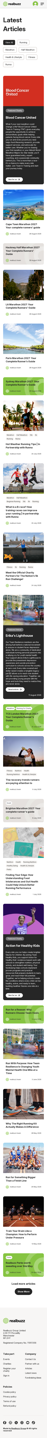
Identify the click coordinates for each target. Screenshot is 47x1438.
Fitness (31, 57)
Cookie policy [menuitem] (9, 1392)
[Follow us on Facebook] (4, 1422)
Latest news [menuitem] (31, 1373)
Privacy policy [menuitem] (9, 1396)
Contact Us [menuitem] (30, 1359)
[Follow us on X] (16, 1422)
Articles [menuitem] (28, 1368)
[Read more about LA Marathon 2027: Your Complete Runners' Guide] (23, 285)
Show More (24, 1291)
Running (23, 42)
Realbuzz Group (18, 1428)
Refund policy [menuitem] (9, 1406)
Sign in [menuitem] (6, 1375)
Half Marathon (28, 49)
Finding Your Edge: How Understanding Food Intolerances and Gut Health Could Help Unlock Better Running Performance (22, 881)
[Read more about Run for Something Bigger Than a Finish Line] (23, 1158)
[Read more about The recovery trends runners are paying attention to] (23, 751)
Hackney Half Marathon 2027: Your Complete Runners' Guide (23, 250)
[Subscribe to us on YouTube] (27, 1422)
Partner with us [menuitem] (32, 1363)
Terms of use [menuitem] (9, 1401)
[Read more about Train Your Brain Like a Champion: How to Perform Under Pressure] (23, 1211)
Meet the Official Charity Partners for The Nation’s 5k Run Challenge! (22, 576)
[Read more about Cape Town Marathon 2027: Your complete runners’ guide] (23, 205)
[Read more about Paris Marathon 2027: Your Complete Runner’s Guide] (23, 339)
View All (9, 42)
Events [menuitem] (6, 1359)
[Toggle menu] (42, 4)
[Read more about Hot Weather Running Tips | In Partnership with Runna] (23, 415)
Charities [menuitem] (7, 1363)
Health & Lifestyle (13, 57)
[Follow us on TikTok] (33, 1422)
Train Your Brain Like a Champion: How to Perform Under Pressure (21, 1234)
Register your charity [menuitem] (9, 1369)
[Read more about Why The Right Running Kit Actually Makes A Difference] (23, 1104)
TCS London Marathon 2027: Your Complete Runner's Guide (22, 717)
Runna (8, 64)
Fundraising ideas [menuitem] (33, 1377)
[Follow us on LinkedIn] (10, 1422)
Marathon (9, 49)
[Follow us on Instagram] (22, 1422)
